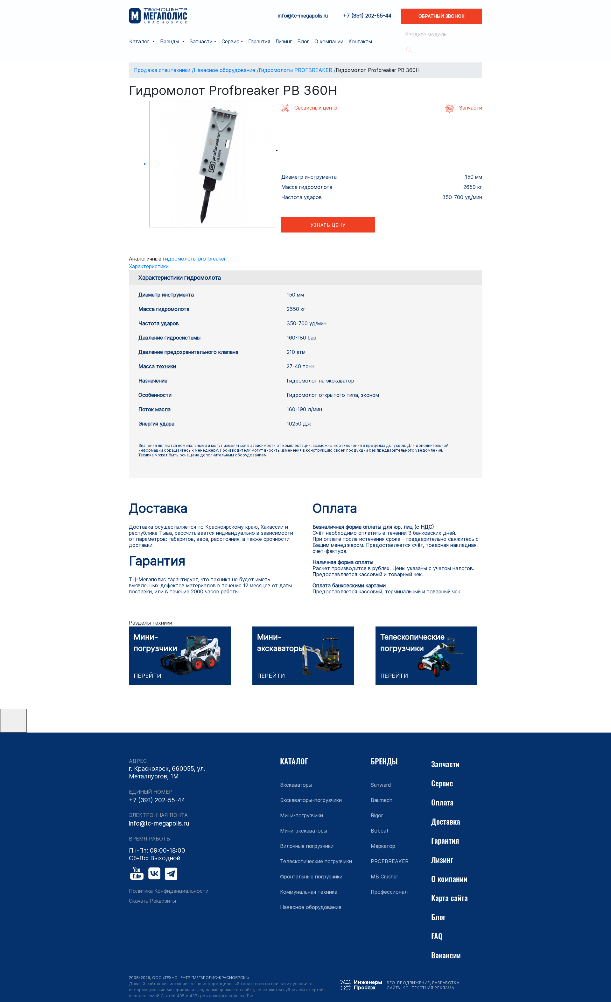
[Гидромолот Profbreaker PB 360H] (212, 164)
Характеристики (149, 266)
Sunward (381, 785)
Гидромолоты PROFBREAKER (194, 258)
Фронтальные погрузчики (311, 876)
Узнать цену (328, 225)
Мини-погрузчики (301, 815)
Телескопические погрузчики (316, 861)
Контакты (360, 41)
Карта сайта (449, 897)
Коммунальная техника (308, 892)
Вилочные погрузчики (307, 846)
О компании (328, 41)
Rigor (377, 815)
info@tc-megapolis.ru (303, 16)
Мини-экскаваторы (303, 830)
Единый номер (150, 792)
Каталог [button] (140, 41)
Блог (303, 41)
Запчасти (445, 763)
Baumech (381, 800)
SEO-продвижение (408, 982)
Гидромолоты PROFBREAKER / (297, 70)
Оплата (442, 802)
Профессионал (389, 892)
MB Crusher (384, 876)
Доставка (445, 821)
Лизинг (283, 41)
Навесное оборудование (310, 907)
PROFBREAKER (390, 861)
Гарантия (259, 41)
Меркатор (383, 846)
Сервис (442, 783)
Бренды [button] (170, 41)
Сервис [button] (230, 41)
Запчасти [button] (201, 41)
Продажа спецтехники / (164, 70)
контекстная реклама (428, 987)
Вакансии (446, 955)
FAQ (437, 935)
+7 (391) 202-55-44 (367, 16)
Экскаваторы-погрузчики (311, 800)
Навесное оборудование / (226, 70)
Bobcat (380, 830)
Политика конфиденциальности (168, 891)
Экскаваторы (296, 785)
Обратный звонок (441, 16)
